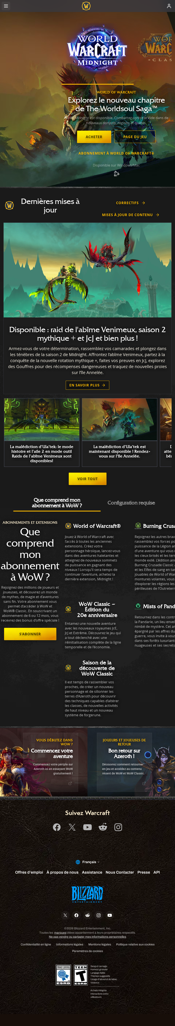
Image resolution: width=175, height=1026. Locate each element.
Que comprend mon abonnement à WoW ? (57, 502)
